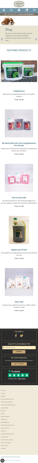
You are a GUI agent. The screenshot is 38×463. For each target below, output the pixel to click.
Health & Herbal (5, 416)
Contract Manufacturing (7, 434)
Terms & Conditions (6, 442)
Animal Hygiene (5, 422)
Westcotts (3, 431)
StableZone (4, 419)
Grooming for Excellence (7, 425)
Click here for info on (20, 14)
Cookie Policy (4, 437)
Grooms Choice (5, 428)
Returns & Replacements (7, 399)
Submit (19, 351)
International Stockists (7, 402)
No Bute (3, 410)
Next (36, 39)
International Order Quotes (8, 405)
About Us (3, 390)
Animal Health (4, 408)
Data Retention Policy (7, 440)
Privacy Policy (4, 445)
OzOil (2, 413)
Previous (2, 39)
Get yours (19, 364)
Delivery (3, 396)
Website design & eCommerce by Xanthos (10, 460)
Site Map (3, 448)
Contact (3, 393)
